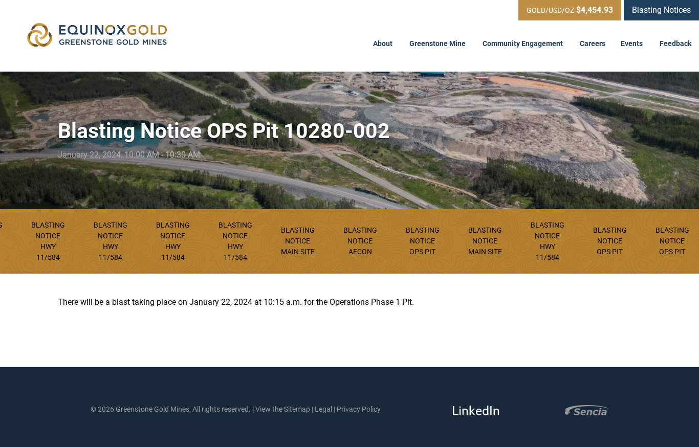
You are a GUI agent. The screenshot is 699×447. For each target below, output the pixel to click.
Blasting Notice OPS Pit (423, 241)
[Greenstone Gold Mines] (97, 36)
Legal (323, 409)
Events (632, 43)
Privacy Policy (359, 409)
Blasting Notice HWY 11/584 (48, 241)
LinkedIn (473, 411)
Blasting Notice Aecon (360, 241)
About (383, 43)
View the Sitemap (282, 409)
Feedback (675, 43)
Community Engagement (523, 43)
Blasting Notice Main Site (298, 241)
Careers (592, 43)
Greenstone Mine (438, 43)
